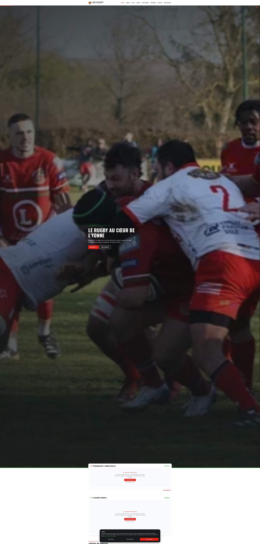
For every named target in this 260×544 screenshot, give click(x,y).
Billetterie (92, 247)
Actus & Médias (145, 2)
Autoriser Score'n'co (130, 480)
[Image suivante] (257, 236)
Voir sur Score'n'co (129, 482)
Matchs (128, 2)
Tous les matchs (166, 490)
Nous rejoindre (105, 247)
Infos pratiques (167, 2)
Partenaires (153, 2)
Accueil (122, 2)
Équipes (138, 2)
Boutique (160, 2)
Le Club (133, 2)
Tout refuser (111, 539)
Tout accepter (149, 539)
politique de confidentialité (110, 536)
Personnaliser (130, 539)
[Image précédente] (2, 236)
